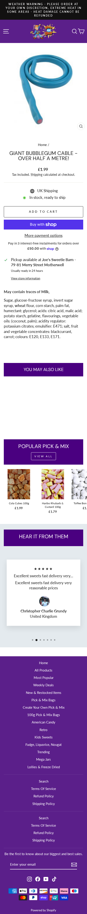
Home (42, 145)
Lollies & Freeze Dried (43, 767)
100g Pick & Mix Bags (43, 715)
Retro (43, 730)
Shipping (36, 174)
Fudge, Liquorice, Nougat (43, 744)
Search (43, 781)
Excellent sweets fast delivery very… (43, 576)
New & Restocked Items (43, 693)
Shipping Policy (43, 804)
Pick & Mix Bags (43, 700)
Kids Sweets (44, 737)
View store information (25, 278)
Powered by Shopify (43, 910)
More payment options (43, 235)
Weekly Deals (43, 685)
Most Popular (44, 678)
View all (43, 456)
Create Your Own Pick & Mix (43, 707)
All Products (43, 670)
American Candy (43, 722)
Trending (43, 752)
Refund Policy (43, 796)
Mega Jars (43, 759)
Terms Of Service (43, 789)
